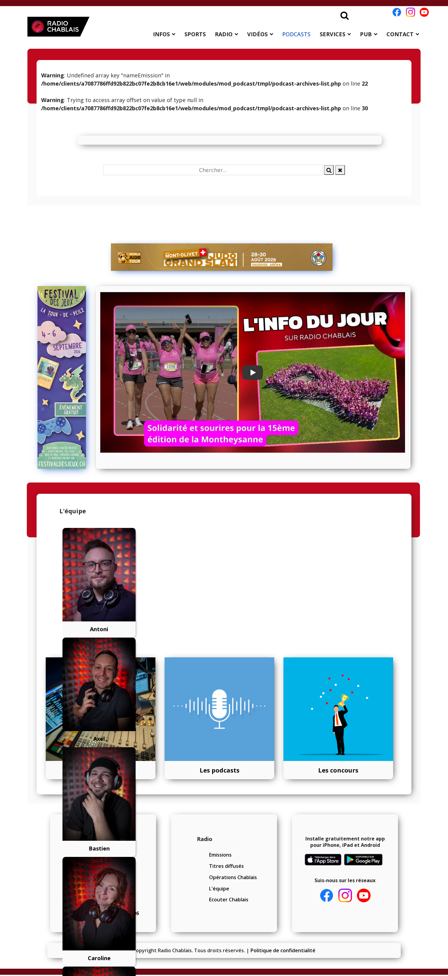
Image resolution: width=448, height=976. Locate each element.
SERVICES (332, 34)
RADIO (224, 34)
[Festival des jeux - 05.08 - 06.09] (64, 377)
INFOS (161, 34)
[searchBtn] (329, 170)
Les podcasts (220, 770)
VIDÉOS (257, 34)
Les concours (338, 770)
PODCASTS (296, 34)
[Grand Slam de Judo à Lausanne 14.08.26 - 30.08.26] (221, 257)
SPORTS (195, 34)
